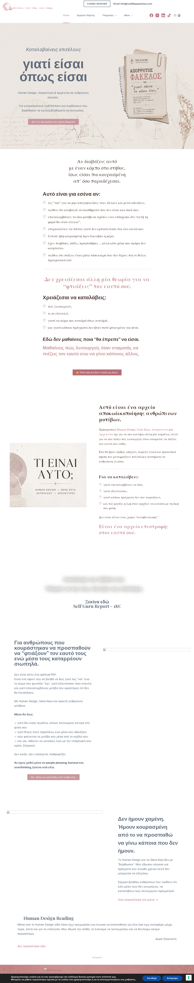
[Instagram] (157, 15)
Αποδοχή (152, 978)
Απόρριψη (172, 978)
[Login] (179, 15)
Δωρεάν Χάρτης (86, 15)
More (127, 15)
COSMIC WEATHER (97, 3)
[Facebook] (151, 15)
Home (66, 15)
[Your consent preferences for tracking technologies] (189, 978)
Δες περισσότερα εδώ (31, 946)
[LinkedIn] (163, 15)
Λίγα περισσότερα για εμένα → (138, 899)
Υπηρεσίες (108, 15)
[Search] (175, 15)
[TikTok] (169, 15)
